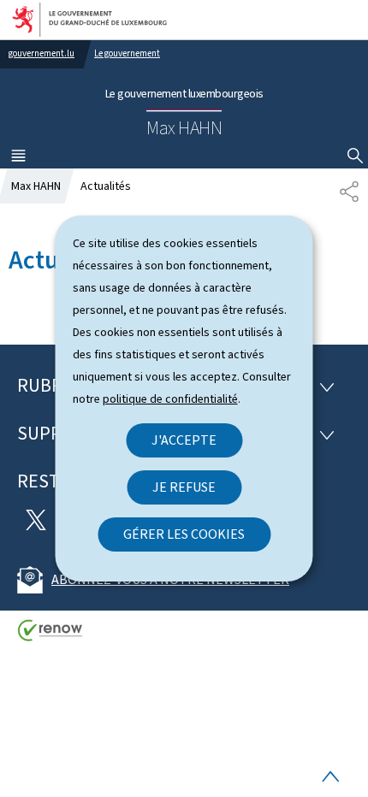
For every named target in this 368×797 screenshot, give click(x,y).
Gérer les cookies (184, 534)
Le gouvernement (127, 53)
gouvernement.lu (41, 53)
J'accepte (184, 440)
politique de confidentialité (170, 399)
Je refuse (184, 487)
